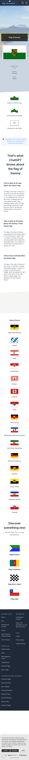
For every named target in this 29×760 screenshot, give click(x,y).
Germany (14, 73)
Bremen (14, 384)
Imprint (18, 636)
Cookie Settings (20, 643)
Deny (5, 750)
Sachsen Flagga (6, 705)
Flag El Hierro (14, 555)
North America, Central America (6, 635)
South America (5, 640)
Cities (3, 653)
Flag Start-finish (14, 584)
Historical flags (5, 666)
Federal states (5, 649)
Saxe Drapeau (5, 686)
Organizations (5, 662)
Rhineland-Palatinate (14, 461)
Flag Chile (14, 599)
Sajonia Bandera (6, 683)
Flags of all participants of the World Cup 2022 (21, 625)
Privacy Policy (16, 757)
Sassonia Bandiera (6, 690)
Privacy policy (20, 640)
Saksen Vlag (5, 701)
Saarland (14, 474)
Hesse (14, 409)
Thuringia (14, 512)
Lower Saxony (14, 422)
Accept (14, 750)
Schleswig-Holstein (14, 499)
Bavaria (14, 345)
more (23, 750)
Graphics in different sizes (14, 103)
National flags (6, 614)
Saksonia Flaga (5, 694)
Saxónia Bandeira (6, 698)
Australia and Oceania (5, 625)
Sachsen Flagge (6, 679)
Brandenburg (15, 371)
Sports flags (5, 670)
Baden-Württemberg (14, 332)
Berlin (14, 358)
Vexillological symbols (19, 618)
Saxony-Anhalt (14, 486)
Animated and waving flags (14, 115)
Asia (2, 621)
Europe (3, 630)
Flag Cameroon (14, 569)
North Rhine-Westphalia (14, 448)
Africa (3, 617)
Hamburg (14, 397)
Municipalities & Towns (5, 657)
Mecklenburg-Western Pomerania (14, 435)
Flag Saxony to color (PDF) (14, 128)
